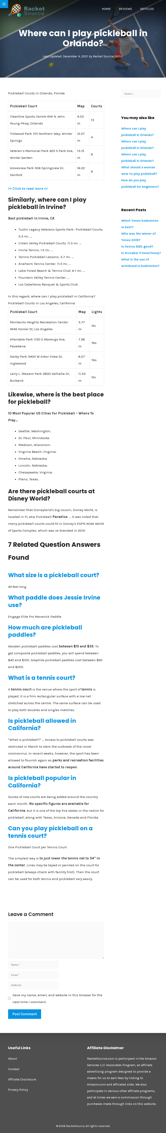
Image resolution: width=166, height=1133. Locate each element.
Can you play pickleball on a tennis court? (50, 832)
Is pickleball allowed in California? (42, 724)
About (12, 1058)
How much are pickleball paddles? (45, 631)
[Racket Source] (26, 10)
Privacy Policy (18, 1090)
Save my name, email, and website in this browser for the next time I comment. (57, 998)
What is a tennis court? (41, 678)
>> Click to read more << (28, 189)
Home (106, 9)
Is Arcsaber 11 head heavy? (141, 253)
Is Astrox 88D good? (137, 246)
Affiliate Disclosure (22, 1079)
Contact (13, 1069)
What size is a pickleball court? (53, 575)
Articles (147, 9)
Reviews (125, 9)
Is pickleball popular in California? (42, 781)
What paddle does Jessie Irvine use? (54, 601)
